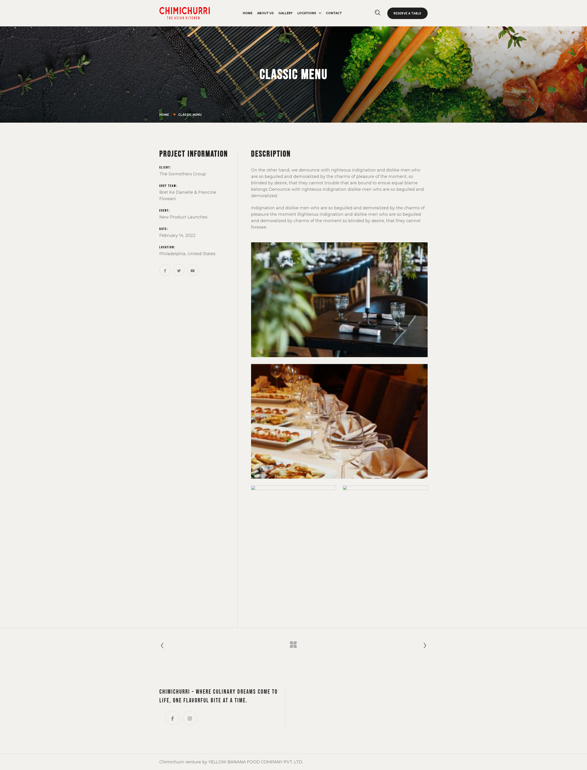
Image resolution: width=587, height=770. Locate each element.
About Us (265, 13)
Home (247, 13)
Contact (334, 13)
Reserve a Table (407, 13)
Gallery (285, 13)
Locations (306, 13)
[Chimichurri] (184, 12)
